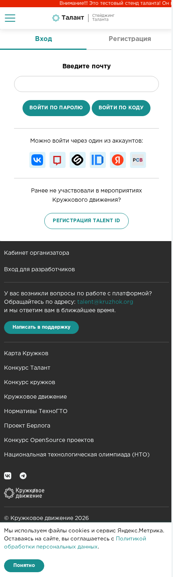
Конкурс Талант (27, 368)
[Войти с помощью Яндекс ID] (118, 160)
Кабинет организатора (36, 253)
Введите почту (86, 67)
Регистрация (130, 39)
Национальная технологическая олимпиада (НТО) (77, 454)
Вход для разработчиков (39, 269)
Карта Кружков (26, 353)
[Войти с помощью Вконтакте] (37, 160)
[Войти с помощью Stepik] (78, 160)
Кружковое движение (35, 397)
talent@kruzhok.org (105, 302)
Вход (43, 39)
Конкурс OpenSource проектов (49, 440)
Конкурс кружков (29, 382)
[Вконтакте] (7, 475)
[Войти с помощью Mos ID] (57, 160)
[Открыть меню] (10, 18)
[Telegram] (23, 475)
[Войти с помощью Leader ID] (98, 160)
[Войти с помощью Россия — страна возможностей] (138, 160)
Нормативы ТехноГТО (36, 411)
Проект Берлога (27, 426)
